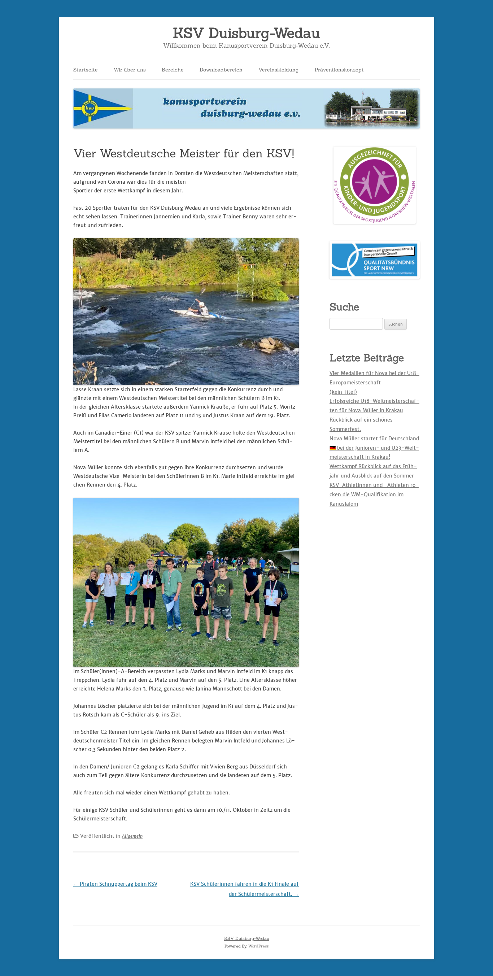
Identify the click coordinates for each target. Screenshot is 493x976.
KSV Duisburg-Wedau (246, 33)
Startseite (85, 69)
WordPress (258, 946)
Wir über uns (130, 69)
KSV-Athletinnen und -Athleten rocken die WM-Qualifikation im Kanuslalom (374, 494)
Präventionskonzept (339, 69)
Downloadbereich (221, 69)
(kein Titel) (343, 392)
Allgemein (132, 836)
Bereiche (173, 69)
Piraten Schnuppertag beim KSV (115, 884)
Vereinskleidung (278, 69)
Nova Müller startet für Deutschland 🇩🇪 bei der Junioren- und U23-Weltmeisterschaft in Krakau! (374, 448)
